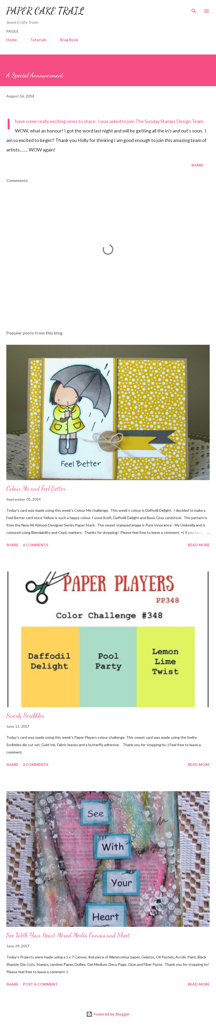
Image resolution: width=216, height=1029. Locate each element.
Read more (199, 545)
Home (11, 39)
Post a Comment (40, 984)
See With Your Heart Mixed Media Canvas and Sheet (68, 935)
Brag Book (69, 39)
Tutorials (38, 39)
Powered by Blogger (111, 1014)
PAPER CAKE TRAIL (45, 11)
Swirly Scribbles (25, 715)
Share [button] (197, 165)
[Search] (194, 9)
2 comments (35, 764)
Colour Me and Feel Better (36, 488)
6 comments (35, 545)
